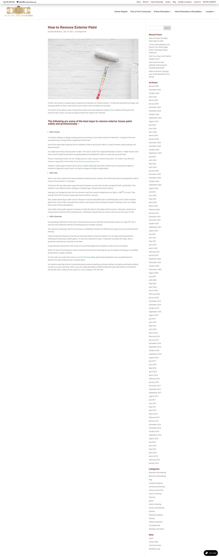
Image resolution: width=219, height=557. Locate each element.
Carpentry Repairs (156, 483)
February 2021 (154, 252)
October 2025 (154, 93)
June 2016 (152, 445)
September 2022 (155, 185)
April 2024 (153, 132)
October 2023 (154, 150)
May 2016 (152, 449)
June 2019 (152, 322)
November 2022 (155, 178)
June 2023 (152, 160)
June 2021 (152, 238)
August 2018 (153, 357)
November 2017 (155, 389)
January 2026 (154, 86)
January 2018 (154, 382)
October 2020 (154, 266)
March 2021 (153, 248)
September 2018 (155, 354)
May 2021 (152, 241)
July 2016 (152, 442)
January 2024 (154, 139)
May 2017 (152, 407)
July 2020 (152, 276)
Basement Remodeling (157, 472)
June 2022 (152, 195)
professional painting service (88, 161)
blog (150, 480)
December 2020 (155, 259)
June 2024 (152, 128)
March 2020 (153, 290)
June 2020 (152, 280)
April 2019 (153, 329)
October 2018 (154, 350)
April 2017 (153, 410)
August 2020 (153, 273)
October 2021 (154, 223)
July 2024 (152, 125)
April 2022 (153, 202)
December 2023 (155, 142)
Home (139, 2)
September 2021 (155, 227)
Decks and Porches (156, 490)
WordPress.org (154, 549)
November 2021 (155, 220)
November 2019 (155, 305)
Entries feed (153, 542)
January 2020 (154, 297)
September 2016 (155, 435)
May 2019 (152, 326)
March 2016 (153, 456)
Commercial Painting (157, 486)
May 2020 (152, 283)
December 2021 (155, 216)
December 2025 (155, 90)
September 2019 (155, 312)
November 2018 (155, 347)
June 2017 (152, 403)
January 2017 (154, 421)
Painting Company (156, 515)
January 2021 (154, 255)
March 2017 (153, 414)
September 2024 (155, 118)
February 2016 (154, 460)
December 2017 (155, 386)
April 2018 (153, 371)
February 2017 (154, 417)
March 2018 (153, 375)
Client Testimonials (157, 2)
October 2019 (154, 308)
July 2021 (152, 234)
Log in (151, 538)
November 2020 (155, 262)
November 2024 (155, 111)
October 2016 (154, 431)
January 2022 (154, 213)
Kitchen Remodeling (156, 508)
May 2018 (152, 368)
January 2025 (154, 104)
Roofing (152, 518)
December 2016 (155, 424)
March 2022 (153, 206)
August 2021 (153, 231)
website (76, 270)
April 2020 (153, 287)
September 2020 (155, 269)
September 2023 (155, 153)
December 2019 (155, 301)
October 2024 (154, 114)
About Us (146, 2)
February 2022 (154, 209)
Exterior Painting (155, 494)
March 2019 (153, 333)
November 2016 (155, 428)
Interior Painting (155, 504)
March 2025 (153, 100)
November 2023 (155, 146)
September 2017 (155, 393)
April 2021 (153, 245)
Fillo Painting (85, 257)
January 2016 (154, 463)
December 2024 (155, 107)
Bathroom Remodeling (157, 476)
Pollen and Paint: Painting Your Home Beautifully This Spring (159, 74)
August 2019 (153, 315)
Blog (174, 2)
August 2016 (153, 438)
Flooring (152, 497)
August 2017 (153, 396)
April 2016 (153, 453)
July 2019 (152, 319)
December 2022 (155, 174)
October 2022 (154, 181)
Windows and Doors (156, 529)
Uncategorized (80, 31)
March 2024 (153, 135)
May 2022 (152, 199)
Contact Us (197, 2)
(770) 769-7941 (10, 2)
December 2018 (155, 343)
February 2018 (154, 378)
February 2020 (154, 294)
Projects (168, 2)
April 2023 (153, 167)
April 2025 (153, 97)
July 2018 (152, 361)
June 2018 (152, 364)
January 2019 (154, 340)
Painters (152, 511)
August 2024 (153, 121)
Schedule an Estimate (185, 2)
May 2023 (152, 164)
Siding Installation (156, 522)
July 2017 (152, 400)
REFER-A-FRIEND (209, 2)
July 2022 (152, 192)
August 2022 (153, 188)
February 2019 (154, 336)
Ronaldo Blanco (56, 31)
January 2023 (154, 171)
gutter (151, 501)
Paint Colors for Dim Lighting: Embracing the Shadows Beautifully (158, 65)
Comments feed (155, 545)
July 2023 (152, 156)
